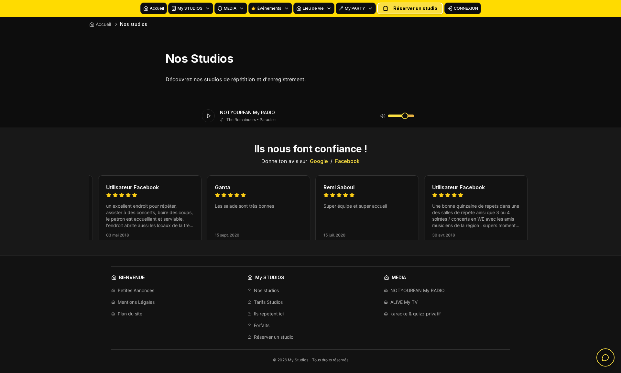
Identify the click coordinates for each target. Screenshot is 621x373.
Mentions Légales (136, 302)
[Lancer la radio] (208, 115)
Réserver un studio (415, 8)
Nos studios (266, 290)
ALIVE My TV (404, 302)
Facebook (347, 161)
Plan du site (130, 313)
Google (319, 161)
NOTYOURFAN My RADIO (417, 290)
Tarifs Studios (268, 302)
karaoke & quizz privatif (415, 313)
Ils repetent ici (269, 313)
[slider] (405, 116)
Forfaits (261, 325)
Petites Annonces (136, 290)
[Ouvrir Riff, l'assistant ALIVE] (605, 357)
